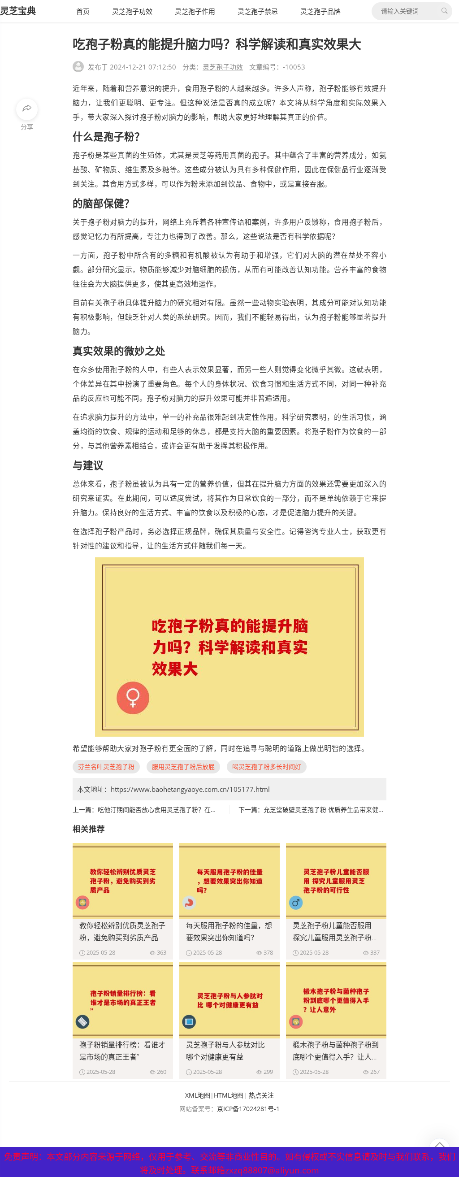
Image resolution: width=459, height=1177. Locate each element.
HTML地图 (228, 1095)
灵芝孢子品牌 (320, 11)
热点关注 (261, 1095)
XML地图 (197, 1095)
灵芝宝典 (18, 11)
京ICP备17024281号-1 (248, 1108)
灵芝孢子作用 (195, 11)
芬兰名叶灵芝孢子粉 (106, 766)
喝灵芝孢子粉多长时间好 (266, 766)
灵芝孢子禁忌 (258, 11)
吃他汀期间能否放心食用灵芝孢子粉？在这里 (160, 809)
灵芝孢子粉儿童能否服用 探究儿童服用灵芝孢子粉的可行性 (336, 938)
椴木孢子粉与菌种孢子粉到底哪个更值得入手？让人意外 (336, 1057)
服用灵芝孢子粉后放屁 (183, 766)
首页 (83, 11)
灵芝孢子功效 (132, 11)
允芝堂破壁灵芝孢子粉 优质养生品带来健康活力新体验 (340, 809)
